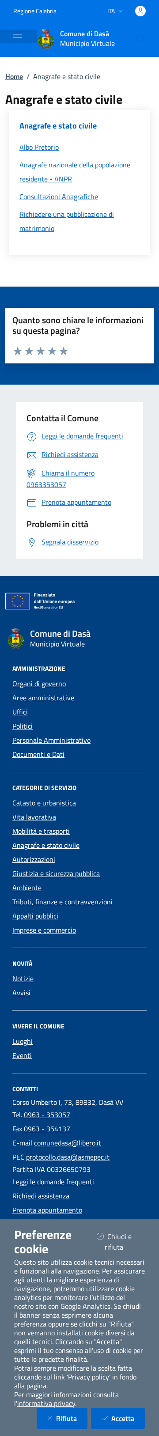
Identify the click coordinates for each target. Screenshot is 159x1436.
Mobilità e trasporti (41, 831)
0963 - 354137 (47, 1128)
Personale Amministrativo (51, 740)
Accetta (128, 1418)
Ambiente (27, 887)
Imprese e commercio (44, 930)
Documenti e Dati (38, 754)
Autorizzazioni (33, 859)
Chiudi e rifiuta (125, 1241)
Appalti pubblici (35, 916)
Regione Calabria (35, 10)
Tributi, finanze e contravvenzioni (62, 901)
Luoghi (22, 1041)
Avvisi (21, 992)
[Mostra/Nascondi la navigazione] (17, 35)
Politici (22, 726)
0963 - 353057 (47, 1114)
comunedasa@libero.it (67, 1142)
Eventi (22, 1055)
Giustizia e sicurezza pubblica (56, 873)
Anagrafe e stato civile (46, 845)
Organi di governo (39, 683)
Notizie (23, 978)
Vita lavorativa (34, 817)
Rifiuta (71, 1418)
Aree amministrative (43, 697)
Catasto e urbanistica (44, 802)
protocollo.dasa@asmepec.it (68, 1157)
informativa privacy (46, 1403)
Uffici (20, 712)
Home (14, 76)
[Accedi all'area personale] (140, 11)
